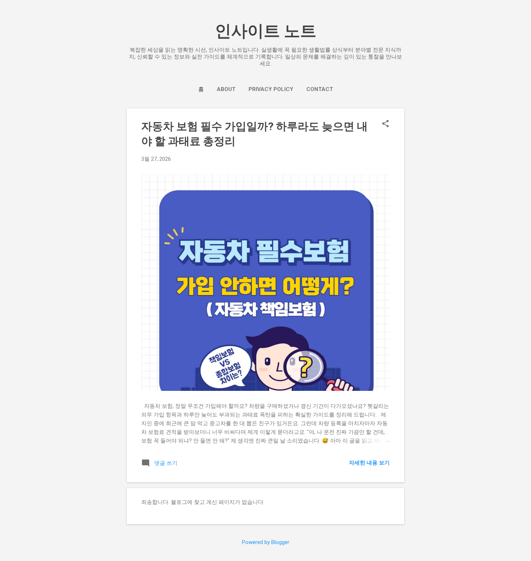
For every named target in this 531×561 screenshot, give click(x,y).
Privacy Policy (271, 89)
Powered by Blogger (265, 542)
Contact (319, 89)
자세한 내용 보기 (369, 462)
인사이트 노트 (265, 30)
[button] (385, 124)
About (226, 89)
